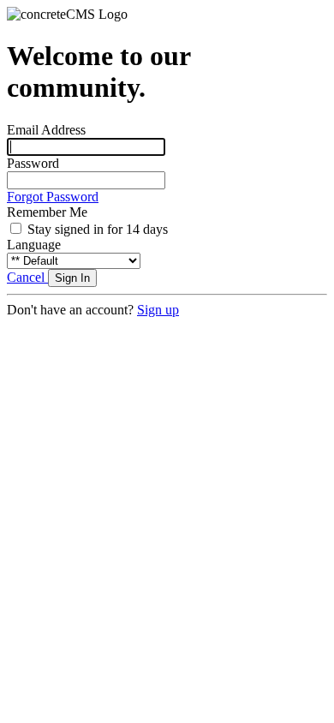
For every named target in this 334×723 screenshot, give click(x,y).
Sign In (72, 278)
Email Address (46, 129)
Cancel (27, 277)
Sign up (158, 309)
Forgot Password (52, 196)
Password (33, 163)
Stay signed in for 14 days (97, 229)
